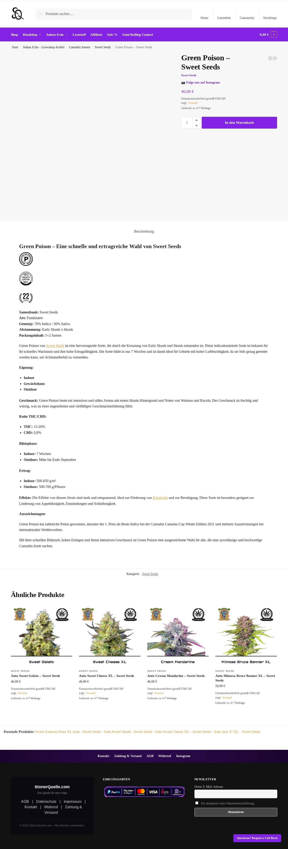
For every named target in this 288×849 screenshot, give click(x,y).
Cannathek (224, 18)
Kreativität (160, 498)
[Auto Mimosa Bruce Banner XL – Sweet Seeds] (246, 636)
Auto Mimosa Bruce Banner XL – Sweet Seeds (245, 678)
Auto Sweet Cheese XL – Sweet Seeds (106, 676)
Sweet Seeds (103, 47)
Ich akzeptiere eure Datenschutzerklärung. (228, 803)
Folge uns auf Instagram (203, 82)
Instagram (183, 756)
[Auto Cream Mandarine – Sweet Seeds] (178, 636)
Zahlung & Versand (128, 756)
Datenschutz (46, 801)
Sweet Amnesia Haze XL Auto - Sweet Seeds (68, 732)
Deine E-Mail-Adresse (208, 786)
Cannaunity (247, 18)
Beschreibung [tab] (144, 231)
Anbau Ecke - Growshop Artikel (43, 47)
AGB (150, 756)
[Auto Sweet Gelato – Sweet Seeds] (41, 636)
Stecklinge (270, 18)
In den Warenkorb (239, 123)
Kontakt (103, 756)
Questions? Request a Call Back (257, 838)
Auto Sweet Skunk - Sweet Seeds (128, 732)
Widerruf (164, 756)
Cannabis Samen (79, 47)
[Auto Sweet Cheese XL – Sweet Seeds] (109, 636)
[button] (268, 34)
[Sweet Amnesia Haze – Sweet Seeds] (275, 58)
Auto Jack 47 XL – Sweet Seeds (237, 732)
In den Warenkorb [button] (41, 708)
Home (204, 18)
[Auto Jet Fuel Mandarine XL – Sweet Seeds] (270, 58)
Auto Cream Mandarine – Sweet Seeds (176, 676)
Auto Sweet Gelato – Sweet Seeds (35, 676)
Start (15, 47)
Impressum (73, 801)
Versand (193, 103)
